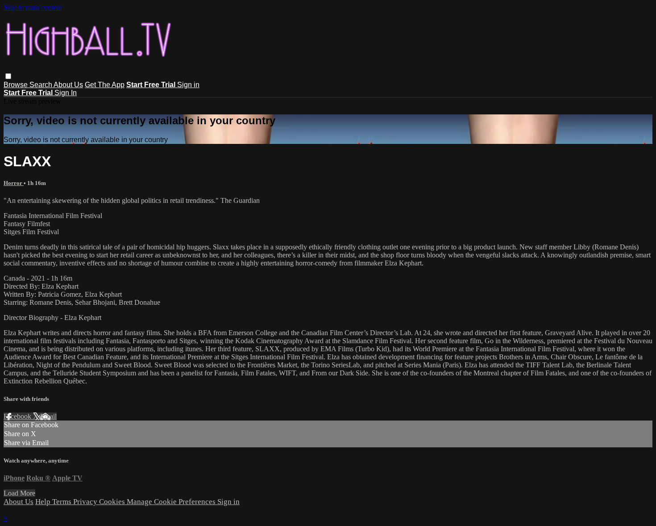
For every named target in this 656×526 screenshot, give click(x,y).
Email (48, 416)
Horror (14, 183)
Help (43, 501)
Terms (62, 501)
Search (41, 84)
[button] (8, 76)
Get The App (105, 84)
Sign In (65, 93)
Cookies (113, 501)
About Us (68, 84)
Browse (16, 84)
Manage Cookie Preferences (172, 501)
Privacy (86, 501)
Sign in (188, 84)
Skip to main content (33, 7)
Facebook (18, 416)
